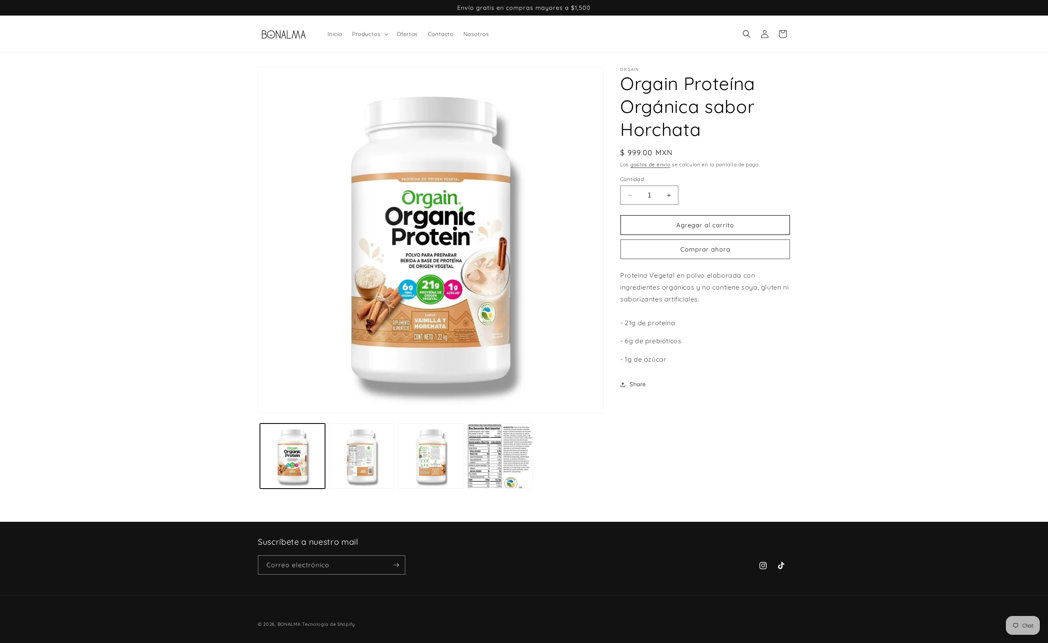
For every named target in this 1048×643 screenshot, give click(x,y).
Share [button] (638, 384)
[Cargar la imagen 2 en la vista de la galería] (361, 456)
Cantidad (632, 179)
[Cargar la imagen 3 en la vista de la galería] (430, 456)
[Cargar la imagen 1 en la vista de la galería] (292, 456)
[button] (369, 34)
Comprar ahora (705, 249)
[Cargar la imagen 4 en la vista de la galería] (500, 456)
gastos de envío (650, 164)
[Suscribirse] (396, 565)
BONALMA (289, 624)
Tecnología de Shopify (328, 624)
